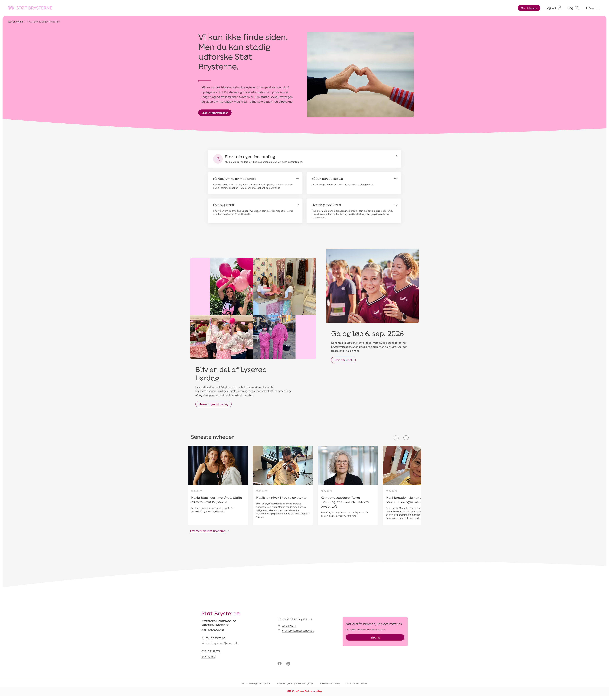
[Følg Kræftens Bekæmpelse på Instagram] (288, 664)
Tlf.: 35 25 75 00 (215, 638)
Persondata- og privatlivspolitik (256, 683)
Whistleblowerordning (330, 683)
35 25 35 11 (289, 625)
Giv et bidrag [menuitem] (529, 8)
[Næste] (406, 437)
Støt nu (375, 637)
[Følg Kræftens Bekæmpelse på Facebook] (280, 664)
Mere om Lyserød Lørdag (213, 404)
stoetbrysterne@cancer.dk (222, 643)
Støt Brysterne (15, 21)
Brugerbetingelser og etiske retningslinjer (295, 683)
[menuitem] (553, 8)
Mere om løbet (343, 359)
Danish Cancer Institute (356, 683)
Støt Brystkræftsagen (215, 112)
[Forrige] (396, 437)
